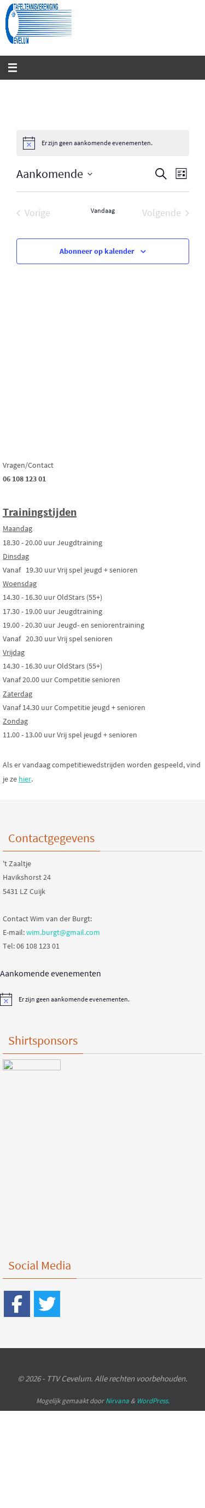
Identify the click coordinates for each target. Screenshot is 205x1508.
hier (25, 779)
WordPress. (153, 1400)
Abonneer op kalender (97, 251)
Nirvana (117, 1400)
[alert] (102, 143)
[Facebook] (17, 1304)
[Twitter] (47, 1304)
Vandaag (103, 210)
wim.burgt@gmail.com (63, 932)
